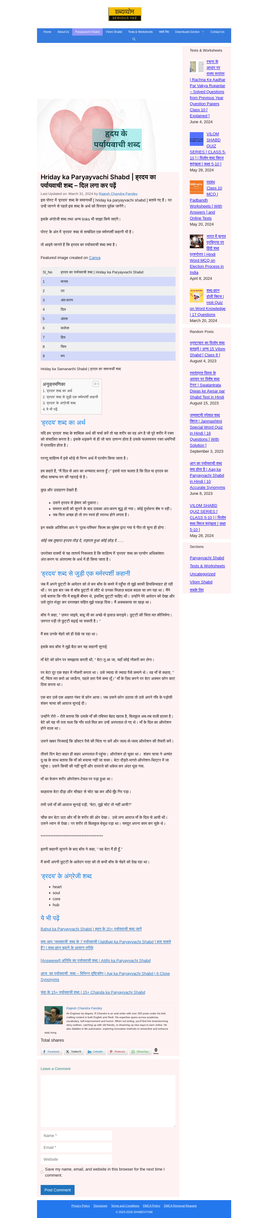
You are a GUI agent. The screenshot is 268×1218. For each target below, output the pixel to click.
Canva (94, 257)
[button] (134, 39)
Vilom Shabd (114, 31)
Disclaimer (100, 1205)
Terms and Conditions (125, 1205)
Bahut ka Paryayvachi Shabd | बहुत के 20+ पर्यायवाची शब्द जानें (91, 929)
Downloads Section (187, 31)
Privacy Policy (80, 1205)
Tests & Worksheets (140, 31)
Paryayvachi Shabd (87, 31)
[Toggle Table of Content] (94, 384)
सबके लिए (164, 31)
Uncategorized (202, 574)
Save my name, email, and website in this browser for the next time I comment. (105, 1172)
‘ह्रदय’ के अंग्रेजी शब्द (61, 403)
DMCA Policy (151, 1205)
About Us (63, 31)
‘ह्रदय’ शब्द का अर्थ (59, 391)
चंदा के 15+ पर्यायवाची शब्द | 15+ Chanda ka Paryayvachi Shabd (93, 992)
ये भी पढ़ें (51, 409)
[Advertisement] (108, 71)
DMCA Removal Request (180, 1205)
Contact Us (217, 31)
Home (47, 31)
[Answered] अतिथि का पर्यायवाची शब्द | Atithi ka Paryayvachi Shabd (96, 960)
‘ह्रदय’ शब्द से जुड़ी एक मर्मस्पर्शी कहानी (72, 397)
